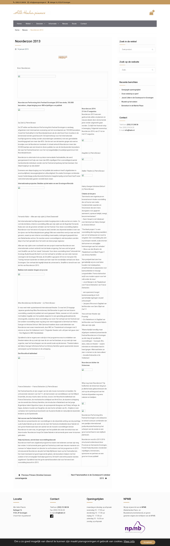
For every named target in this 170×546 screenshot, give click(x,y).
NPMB (144, 507)
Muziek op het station (129, 102)
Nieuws (65, 23)
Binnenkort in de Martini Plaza (132, 106)
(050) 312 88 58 (20, 2)
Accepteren (148, 542)
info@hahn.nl (129, 130)
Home (19, 23)
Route (74, 23)
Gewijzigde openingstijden (131, 90)
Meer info (129, 541)
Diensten (39, 23)
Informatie (53, 23)
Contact (84, 23)
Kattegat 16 (17, 510)
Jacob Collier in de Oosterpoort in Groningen (137, 98)
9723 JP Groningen (20, 513)
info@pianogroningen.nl (38, 2)
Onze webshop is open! (130, 94)
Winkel (28, 23)
